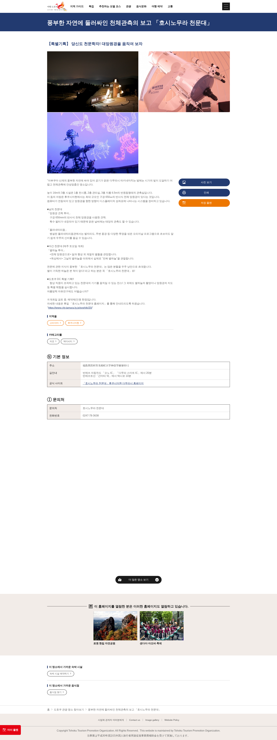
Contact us (134, 720)
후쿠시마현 (73, 323)
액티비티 (67, 341)
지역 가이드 (77, 6)
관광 (128, 6)
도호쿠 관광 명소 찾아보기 (69, 709)
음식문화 (141, 6)
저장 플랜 (206, 202)
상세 (96, 612)
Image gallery (152, 720)
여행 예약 (157, 6)
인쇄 (206, 192)
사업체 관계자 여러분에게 (111, 720)
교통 (170, 6)
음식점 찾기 (56, 692)
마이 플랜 (12, 729)
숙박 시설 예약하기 (59, 673)
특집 (91, 6)
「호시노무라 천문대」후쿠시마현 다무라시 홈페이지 (113, 383)
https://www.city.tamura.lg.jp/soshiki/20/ (70, 307)
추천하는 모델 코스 (110, 6)
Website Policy (171, 720)
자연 (52, 341)
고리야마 (54, 323)
